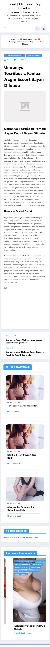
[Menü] (5, 29)
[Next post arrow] (43, 353)
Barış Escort (29, 564)
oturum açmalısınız (30, 537)
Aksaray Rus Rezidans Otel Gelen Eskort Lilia (21, 509)
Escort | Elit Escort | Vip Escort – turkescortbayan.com (24, 8)
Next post (9, 348)
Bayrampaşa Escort (13, 567)
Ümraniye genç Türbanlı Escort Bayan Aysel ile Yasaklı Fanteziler (24, 353)
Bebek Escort (27, 567)
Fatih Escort (25, 571)
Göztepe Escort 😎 (13, 574)
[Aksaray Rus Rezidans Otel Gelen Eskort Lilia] (25, 488)
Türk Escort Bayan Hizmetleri (22, 405)
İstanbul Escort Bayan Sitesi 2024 (21, 456)
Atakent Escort (34, 561)
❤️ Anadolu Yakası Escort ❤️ (16, 561)
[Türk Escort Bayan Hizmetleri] (25, 387)
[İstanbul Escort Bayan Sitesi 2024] (25, 436)
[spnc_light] (44, 29)
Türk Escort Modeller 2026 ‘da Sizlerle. (23, 627)
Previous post (11, 336)
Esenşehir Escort (12, 571)
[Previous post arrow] (43, 339)
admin (9, 60)
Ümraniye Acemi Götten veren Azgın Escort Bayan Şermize (24, 341)
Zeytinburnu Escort (34, 55)
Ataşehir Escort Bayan (14, 564)
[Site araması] (37, 29)
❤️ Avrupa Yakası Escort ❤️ (14, 55)
